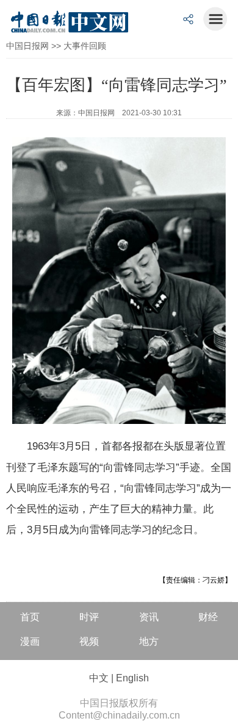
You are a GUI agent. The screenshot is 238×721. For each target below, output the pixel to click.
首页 (30, 617)
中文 (99, 678)
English (132, 678)
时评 (89, 617)
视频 (89, 641)
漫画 (30, 641)
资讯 (149, 617)
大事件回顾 (84, 46)
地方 (149, 641)
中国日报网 (27, 46)
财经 (208, 617)
